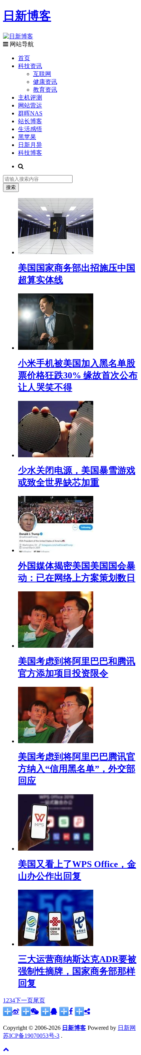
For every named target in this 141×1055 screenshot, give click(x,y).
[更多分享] (82, 1011)
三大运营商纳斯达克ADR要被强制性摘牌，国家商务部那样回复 (77, 971)
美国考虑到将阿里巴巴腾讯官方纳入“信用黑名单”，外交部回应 (76, 769)
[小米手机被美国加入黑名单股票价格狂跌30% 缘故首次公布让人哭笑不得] (55, 348)
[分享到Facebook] (66, 1011)
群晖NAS (30, 113)
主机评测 (30, 97)
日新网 (127, 1028)
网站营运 (30, 105)
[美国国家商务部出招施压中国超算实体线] (55, 252)
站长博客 (30, 121)
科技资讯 (30, 66)
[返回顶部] (6, 1049)
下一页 (24, 1000)
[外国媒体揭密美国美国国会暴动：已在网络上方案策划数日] (55, 550)
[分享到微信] (30, 1011)
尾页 (39, 1000)
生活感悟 (30, 129)
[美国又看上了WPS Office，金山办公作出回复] (55, 848)
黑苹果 (27, 137)
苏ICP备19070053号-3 (31, 1035)
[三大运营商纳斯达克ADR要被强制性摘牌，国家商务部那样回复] (55, 944)
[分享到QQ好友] (49, 1011)
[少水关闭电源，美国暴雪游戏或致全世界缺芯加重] (55, 455)
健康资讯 (45, 82)
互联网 (42, 74)
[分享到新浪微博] (11, 1011)
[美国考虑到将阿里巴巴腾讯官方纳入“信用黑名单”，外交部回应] (55, 741)
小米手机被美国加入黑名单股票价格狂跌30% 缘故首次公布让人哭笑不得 (78, 375)
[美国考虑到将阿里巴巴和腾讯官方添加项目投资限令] (55, 645)
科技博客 (30, 153)
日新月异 (30, 145)
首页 (24, 58)
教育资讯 (45, 89)
